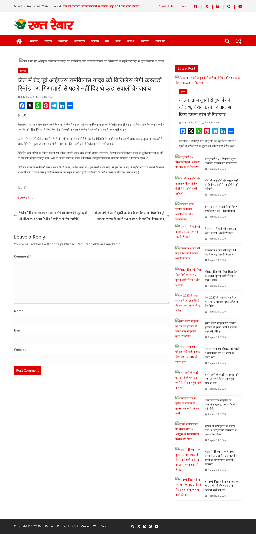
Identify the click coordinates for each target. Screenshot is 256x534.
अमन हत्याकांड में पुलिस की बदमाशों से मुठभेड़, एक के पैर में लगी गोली (220, 404)
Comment (23, 256)
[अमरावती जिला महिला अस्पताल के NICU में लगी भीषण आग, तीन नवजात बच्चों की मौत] (188, 488)
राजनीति (34, 41)
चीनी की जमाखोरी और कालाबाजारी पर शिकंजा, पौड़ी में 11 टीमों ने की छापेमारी (101, 6)
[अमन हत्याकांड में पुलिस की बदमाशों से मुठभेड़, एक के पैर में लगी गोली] (188, 407)
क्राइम (183, 91)
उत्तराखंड (63, 41)
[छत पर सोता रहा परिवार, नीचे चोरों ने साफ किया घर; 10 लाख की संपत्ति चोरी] (188, 356)
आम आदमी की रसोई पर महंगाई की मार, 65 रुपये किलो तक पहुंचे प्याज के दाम (221, 379)
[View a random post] (239, 41)
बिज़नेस (95, 41)
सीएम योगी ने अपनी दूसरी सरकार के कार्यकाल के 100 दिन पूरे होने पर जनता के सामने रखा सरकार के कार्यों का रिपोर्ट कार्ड (130, 216)
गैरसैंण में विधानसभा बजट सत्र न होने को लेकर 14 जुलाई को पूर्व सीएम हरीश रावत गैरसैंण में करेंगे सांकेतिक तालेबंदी (53, 216)
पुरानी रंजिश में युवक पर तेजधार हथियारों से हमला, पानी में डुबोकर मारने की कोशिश (221, 327)
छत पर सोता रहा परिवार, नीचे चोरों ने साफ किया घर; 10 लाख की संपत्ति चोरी (222, 353)
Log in (184, 6)
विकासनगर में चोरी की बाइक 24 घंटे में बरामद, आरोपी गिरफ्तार (220, 231)
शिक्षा (118, 41)
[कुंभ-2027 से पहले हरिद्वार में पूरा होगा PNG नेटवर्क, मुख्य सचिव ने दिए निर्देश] (188, 304)
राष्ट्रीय (48, 41)
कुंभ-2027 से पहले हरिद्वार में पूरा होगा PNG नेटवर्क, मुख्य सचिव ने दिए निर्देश (221, 301)
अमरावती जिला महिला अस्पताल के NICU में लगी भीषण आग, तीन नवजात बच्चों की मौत (221, 486)
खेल (107, 41)
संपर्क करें (160, 41)
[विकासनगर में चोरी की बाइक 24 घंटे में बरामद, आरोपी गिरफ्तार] (188, 233)
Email (18, 330)
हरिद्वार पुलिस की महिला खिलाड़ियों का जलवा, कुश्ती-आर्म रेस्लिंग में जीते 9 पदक (221, 276)
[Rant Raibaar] (19, 41)
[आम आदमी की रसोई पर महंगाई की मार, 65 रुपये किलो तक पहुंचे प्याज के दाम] (188, 381)
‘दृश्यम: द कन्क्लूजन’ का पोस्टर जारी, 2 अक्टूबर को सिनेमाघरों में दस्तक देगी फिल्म (220, 430)
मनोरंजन (145, 41)
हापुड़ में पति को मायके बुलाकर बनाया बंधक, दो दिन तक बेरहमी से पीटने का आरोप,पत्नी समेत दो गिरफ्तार (221, 458)
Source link (25, 197)
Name (18, 311)
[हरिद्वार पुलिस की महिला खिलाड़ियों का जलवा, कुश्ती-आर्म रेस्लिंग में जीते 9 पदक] (188, 278)
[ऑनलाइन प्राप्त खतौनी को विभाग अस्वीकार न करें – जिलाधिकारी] (188, 212)
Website (20, 349)
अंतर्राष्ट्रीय (79, 41)
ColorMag (80, 526)
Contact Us (166, 6)
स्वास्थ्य (130, 41)
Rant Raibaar (46, 97)
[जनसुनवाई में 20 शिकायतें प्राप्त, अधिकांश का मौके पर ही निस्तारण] (188, 164)
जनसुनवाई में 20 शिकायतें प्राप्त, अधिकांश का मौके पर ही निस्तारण (221, 161)
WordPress (100, 526)
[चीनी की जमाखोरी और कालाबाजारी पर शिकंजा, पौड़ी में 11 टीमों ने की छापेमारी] (188, 187)
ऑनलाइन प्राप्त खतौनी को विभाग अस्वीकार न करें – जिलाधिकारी (221, 209)
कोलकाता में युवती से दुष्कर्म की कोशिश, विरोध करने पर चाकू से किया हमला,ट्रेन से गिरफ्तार (205, 107)
